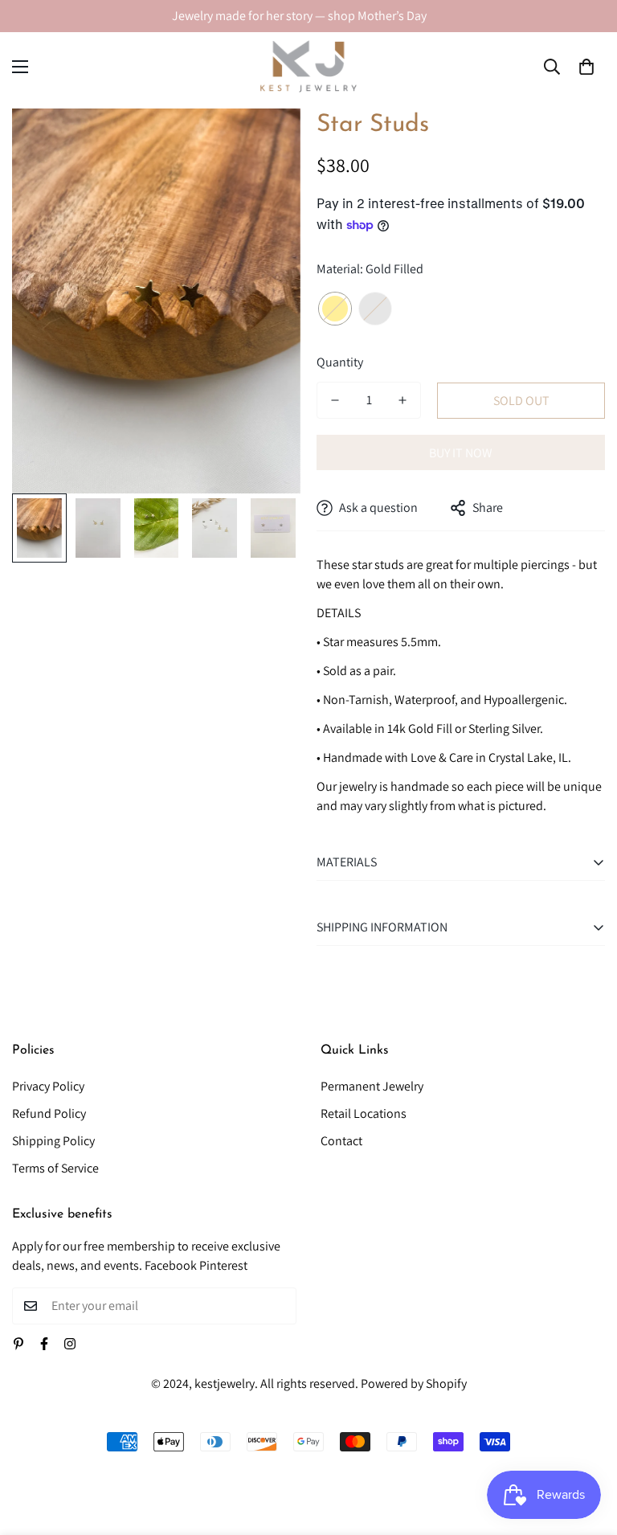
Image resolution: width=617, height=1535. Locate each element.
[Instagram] (70, 1343)
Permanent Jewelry (372, 1086)
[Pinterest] (18, 1343)
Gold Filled (335, 309)
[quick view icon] (266, 143)
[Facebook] (44, 1343)
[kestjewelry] (308, 66)
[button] (586, 66)
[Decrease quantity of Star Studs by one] (335, 400)
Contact (341, 1140)
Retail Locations (364, 1113)
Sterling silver (375, 309)
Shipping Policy (53, 1140)
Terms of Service (55, 1168)
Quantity (340, 362)
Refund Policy (49, 1113)
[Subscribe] (278, 1305)
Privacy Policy (48, 1086)
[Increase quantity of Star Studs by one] (402, 400)
